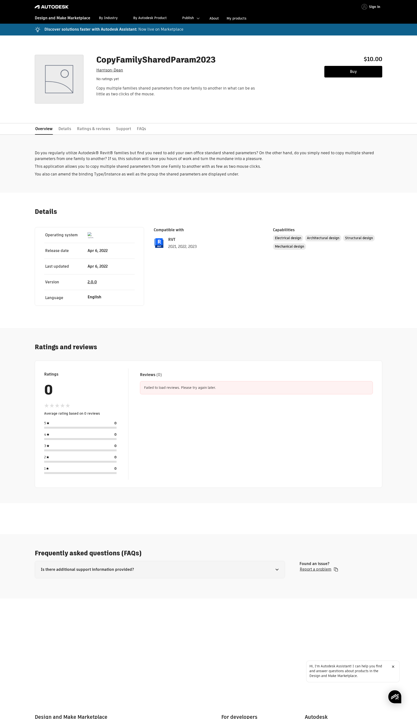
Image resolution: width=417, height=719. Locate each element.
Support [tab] (123, 129)
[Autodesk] (52, 7)
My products (236, 18)
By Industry (108, 17)
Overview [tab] (44, 129)
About (214, 18)
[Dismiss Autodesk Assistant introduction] (393, 666)
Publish (188, 17)
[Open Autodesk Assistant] (395, 697)
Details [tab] (64, 129)
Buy (353, 71)
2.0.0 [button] (92, 282)
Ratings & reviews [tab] (93, 129)
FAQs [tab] (141, 129)
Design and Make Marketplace (62, 18)
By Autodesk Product (150, 17)
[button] (160, 569)
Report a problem (315, 569)
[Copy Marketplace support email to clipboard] (336, 569)
